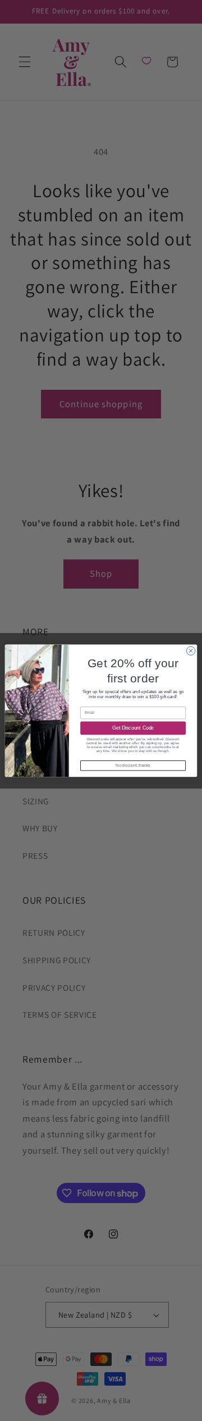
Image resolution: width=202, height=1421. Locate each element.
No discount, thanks (133, 765)
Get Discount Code (133, 728)
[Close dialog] (190, 650)
